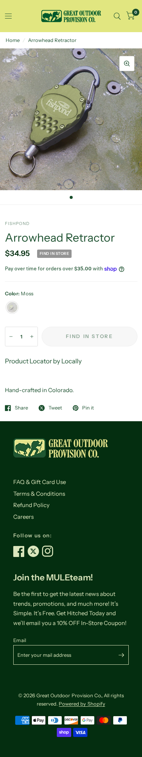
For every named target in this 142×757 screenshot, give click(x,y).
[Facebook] (20, 551)
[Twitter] (35, 551)
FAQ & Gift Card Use (39, 482)
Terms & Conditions (39, 493)
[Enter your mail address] (121, 655)
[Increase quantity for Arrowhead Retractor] (31, 336)
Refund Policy (31, 505)
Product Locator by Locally (43, 361)
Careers (23, 516)
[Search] (117, 16)
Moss (12, 307)
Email (19, 640)
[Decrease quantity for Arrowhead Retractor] (11, 336)
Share (21, 408)
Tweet (55, 408)
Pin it (88, 408)
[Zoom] (126, 63)
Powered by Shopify (82, 704)
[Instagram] (49, 551)
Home (13, 40)
